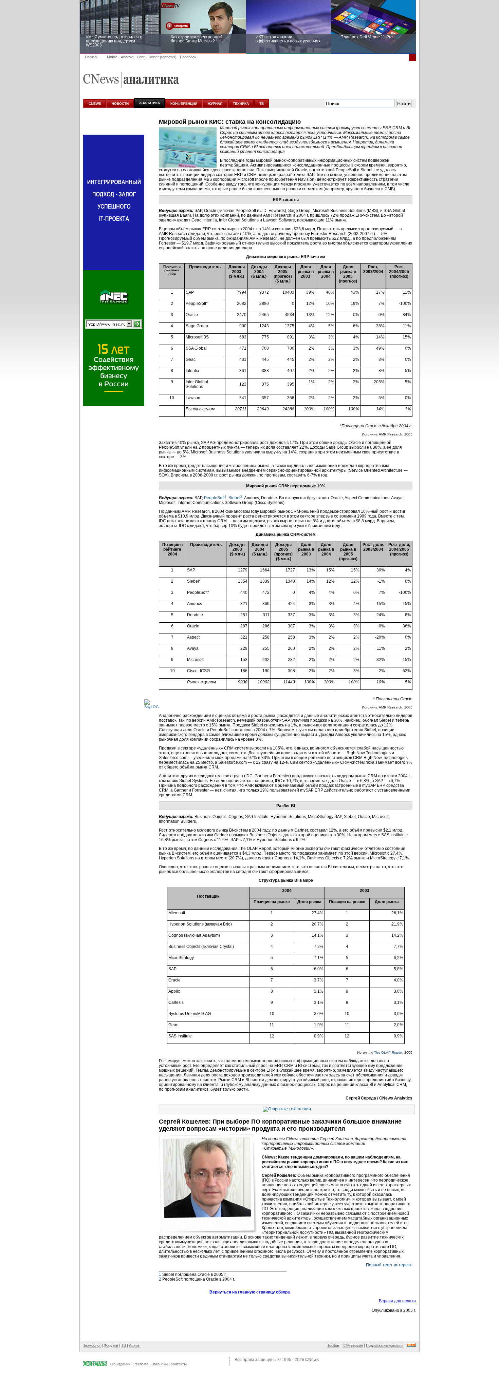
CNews (312, 1359)
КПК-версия (353, 1345)
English (91, 57)
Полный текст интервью (389, 1265)
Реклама (140, 1364)
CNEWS (95, 103)
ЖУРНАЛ (215, 103)
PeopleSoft (215, 497)
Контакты (179, 1364)
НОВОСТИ (120, 103)
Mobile (112, 57)
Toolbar (333, 1345)
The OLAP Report (388, 1052)
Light (141, 57)
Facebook (188, 57)
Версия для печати (397, 1301)
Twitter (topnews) (162, 57)
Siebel (235, 497)
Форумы (111, 1345)
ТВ (261, 103)
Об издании (120, 1364)
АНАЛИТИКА (149, 103)
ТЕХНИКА (241, 103)
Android (127, 57)
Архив (134, 1345)
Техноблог (92, 1345)
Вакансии (159, 1364)
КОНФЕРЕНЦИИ (183, 103)
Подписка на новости (385, 1345)
